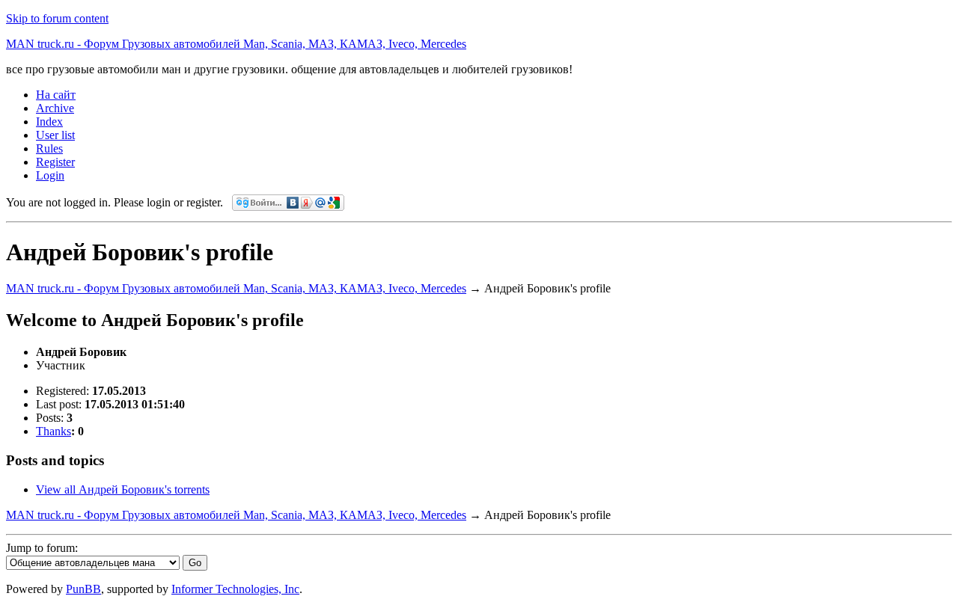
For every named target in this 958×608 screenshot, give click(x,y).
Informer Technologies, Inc (235, 589)
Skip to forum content (57, 18)
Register (55, 162)
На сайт (56, 94)
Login (50, 175)
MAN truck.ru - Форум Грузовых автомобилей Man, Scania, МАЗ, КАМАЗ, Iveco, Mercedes (236, 43)
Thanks (53, 431)
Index (49, 121)
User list (55, 135)
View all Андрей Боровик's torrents (123, 489)
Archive (55, 108)
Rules (49, 148)
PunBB (83, 589)
